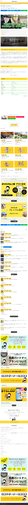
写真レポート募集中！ (5, 32)
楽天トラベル (11, 118)
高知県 (16, 8)
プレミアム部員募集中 (14, 221)
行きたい (26, 498)
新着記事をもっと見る (14, 274)
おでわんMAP (14, 405)
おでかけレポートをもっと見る (14, 316)
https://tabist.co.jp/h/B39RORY (15, 94)
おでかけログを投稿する (14, 124)
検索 (26, 229)
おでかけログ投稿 (26, 501)
